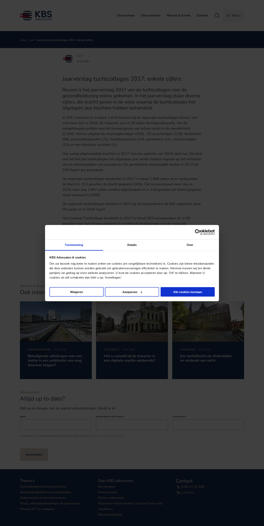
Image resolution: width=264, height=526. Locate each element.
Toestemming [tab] (74, 244)
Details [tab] (132, 244)
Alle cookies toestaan (187, 292)
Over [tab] (190, 244)
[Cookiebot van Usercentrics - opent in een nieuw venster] (198, 232)
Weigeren (76, 292)
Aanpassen (129, 292)
